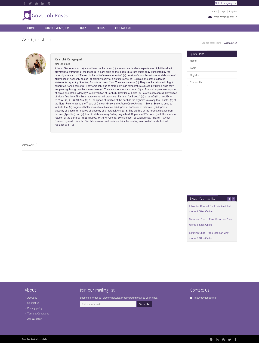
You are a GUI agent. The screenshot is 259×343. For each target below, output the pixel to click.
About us (32, 297)
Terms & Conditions (38, 313)
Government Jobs (57, 28)
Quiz (83, 28)
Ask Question (34, 318)
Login (223, 11)
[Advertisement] (212, 142)
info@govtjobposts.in (225, 16)
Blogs (100, 28)
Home (214, 11)
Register (233, 11)
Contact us (33, 303)
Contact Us (123, 28)
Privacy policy (34, 308)
